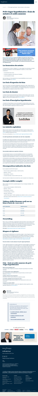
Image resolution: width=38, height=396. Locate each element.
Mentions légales (24, 390)
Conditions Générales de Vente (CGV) (19, 390)
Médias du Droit (28, 379)
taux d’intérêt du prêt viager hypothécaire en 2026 (23, 134)
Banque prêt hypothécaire (17, 383)
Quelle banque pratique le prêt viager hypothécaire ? (16, 228)
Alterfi (3, 360)
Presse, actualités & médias (18, 379)
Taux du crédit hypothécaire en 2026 (18, 319)
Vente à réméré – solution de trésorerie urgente (6, 379)
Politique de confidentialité (29, 390)
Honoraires (34, 390)
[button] (36, 2)
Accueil (4, 7)
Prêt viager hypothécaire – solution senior (7, 384)
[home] (4, 2)
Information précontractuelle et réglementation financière (11, 390)
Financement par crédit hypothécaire (5, 377)
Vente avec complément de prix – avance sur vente (7, 382)
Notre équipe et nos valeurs (18, 378)
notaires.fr (14, 79)
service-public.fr (22, 97)
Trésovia (3, 361)
